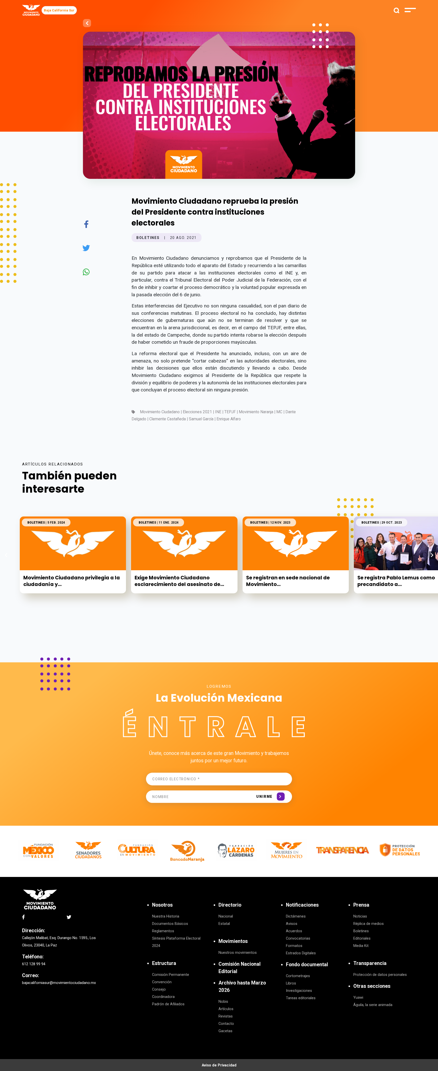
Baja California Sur (59, 10)
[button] (432, 555)
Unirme (264, 796)
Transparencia (370, 963)
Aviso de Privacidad (219, 1065)
